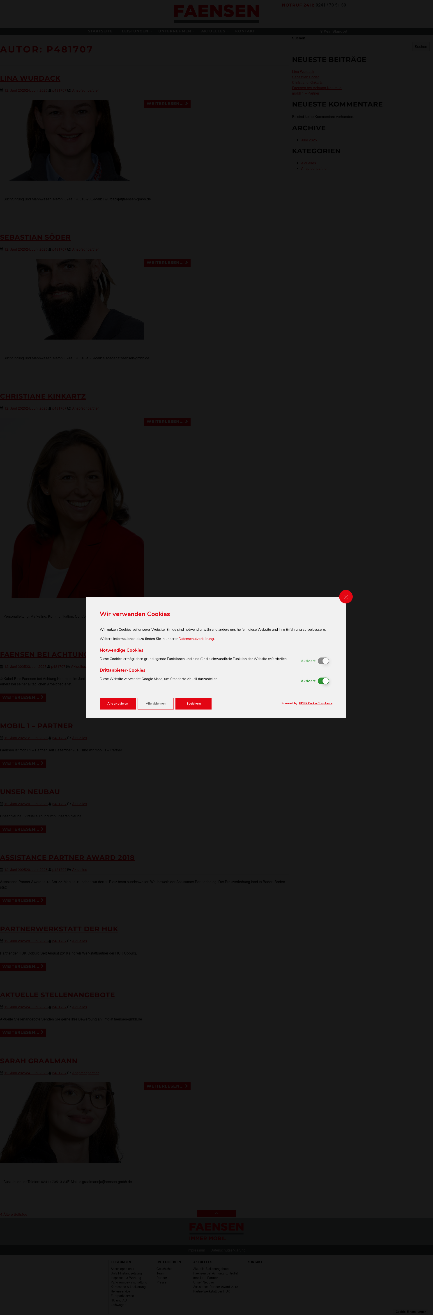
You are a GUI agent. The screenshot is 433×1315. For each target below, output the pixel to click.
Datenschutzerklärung (196, 638)
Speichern (194, 703)
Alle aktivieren (117, 703)
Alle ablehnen (156, 703)
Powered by (306, 703)
